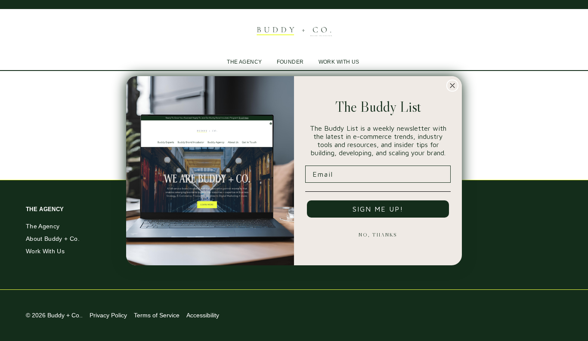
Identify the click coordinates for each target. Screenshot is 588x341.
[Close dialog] (452, 85)
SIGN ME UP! (378, 209)
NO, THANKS (378, 234)
